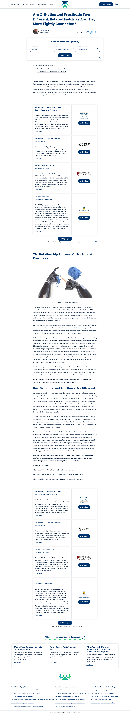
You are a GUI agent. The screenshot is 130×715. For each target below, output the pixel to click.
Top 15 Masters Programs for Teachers (22, 696)
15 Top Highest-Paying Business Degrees (66, 690)
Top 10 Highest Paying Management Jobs (22, 703)
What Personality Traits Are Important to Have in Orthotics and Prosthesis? (58, 479)
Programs (14, 4)
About (51, 4)
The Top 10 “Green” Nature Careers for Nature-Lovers (25, 693)
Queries (32, 4)
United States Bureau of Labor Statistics (76, 310)
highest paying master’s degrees (78, 81)
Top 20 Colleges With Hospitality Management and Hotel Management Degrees (32, 699)
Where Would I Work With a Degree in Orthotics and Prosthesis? (54, 470)
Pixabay (65, 302)
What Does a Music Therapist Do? (63, 648)
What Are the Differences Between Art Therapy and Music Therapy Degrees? (98, 649)
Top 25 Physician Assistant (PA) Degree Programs (104, 687)
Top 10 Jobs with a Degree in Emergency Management (70, 699)
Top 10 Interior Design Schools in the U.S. (66, 687)
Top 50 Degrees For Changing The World (101, 690)
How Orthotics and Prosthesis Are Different (51, 72)
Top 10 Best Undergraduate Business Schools (103, 703)
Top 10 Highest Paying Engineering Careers (102, 693)
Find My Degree (106, 4)
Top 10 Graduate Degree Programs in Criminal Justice (70, 703)
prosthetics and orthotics (47, 307)
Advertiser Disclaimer (74, 712)
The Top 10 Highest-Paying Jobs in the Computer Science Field (72, 693)
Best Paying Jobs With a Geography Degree (67, 696)
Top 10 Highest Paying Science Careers (22, 687)
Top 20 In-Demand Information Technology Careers (104, 696)
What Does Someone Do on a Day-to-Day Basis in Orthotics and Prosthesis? (58, 474)
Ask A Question (42, 4)
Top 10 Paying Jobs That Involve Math (101, 699)
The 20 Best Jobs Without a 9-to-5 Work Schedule (24, 690)
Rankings (25, 4)
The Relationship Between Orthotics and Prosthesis (54, 69)
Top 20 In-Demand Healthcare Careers (65, 706)
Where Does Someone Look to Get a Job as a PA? (28, 648)
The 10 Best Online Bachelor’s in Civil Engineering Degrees (27, 706)
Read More (17, 662)
